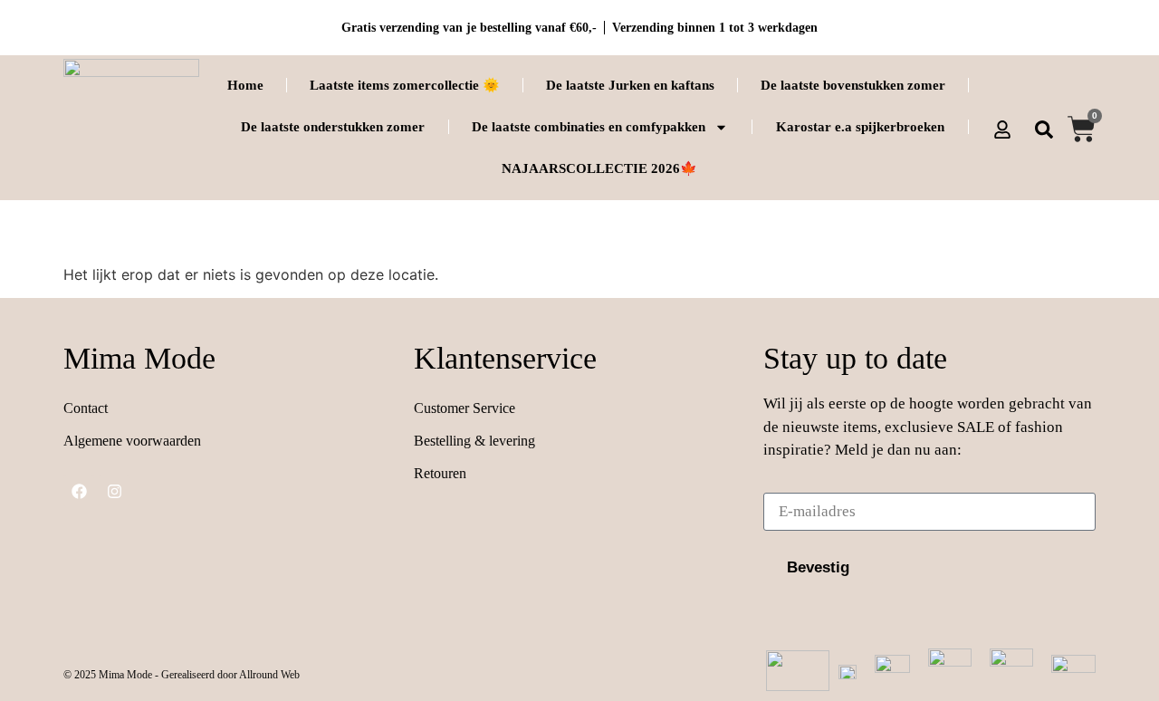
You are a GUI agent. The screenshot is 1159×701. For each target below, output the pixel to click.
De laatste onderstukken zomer (333, 127)
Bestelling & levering (474, 440)
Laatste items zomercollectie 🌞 (405, 85)
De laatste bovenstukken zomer (853, 85)
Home (245, 85)
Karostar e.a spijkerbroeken (860, 127)
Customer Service (464, 408)
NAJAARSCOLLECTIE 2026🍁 (599, 168)
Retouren (440, 473)
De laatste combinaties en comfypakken (588, 127)
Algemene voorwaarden (132, 440)
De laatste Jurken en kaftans (630, 85)
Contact (85, 408)
